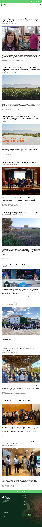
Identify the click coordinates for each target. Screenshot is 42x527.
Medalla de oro (13, 435)
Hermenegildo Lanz (6, 205)
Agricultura (12, 257)
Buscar (29, 514)
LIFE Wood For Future (14, 393)
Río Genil (13, 486)
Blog (25, 504)
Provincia (17, 435)
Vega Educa (21, 60)
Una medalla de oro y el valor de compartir (17, 400)
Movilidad (5, 515)
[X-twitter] (34, 1)
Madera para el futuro (13, 205)
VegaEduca (6, 516)
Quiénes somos (26, 498)
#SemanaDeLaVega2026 (7, 60)
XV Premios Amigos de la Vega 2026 (9, 155)
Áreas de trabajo (26, 501)
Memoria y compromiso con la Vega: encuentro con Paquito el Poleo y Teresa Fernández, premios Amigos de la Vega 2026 (20, 19)
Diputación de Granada (7, 393)
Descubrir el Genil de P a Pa (7, 486)
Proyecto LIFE (19, 205)
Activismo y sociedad (15, 60)
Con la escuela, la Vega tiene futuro (14, 303)
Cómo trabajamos (27, 500)
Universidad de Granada (22, 393)
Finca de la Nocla (6, 204)
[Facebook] (31, 1)
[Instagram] (36, 1)
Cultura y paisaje (6, 513)
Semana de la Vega (18, 296)
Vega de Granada (21, 109)
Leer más (26, 57)
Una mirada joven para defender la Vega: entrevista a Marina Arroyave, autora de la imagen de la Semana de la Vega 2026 (21, 69)
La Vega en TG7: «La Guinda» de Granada (16, 265)
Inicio (25, 497)
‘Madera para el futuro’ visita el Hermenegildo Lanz (19, 162)
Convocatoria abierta (6, 258)
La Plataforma (11, 204)
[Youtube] (38, 1)
